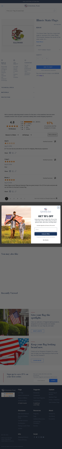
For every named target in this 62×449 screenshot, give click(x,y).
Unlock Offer (46, 234)
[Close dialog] (58, 207)
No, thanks (46, 240)
